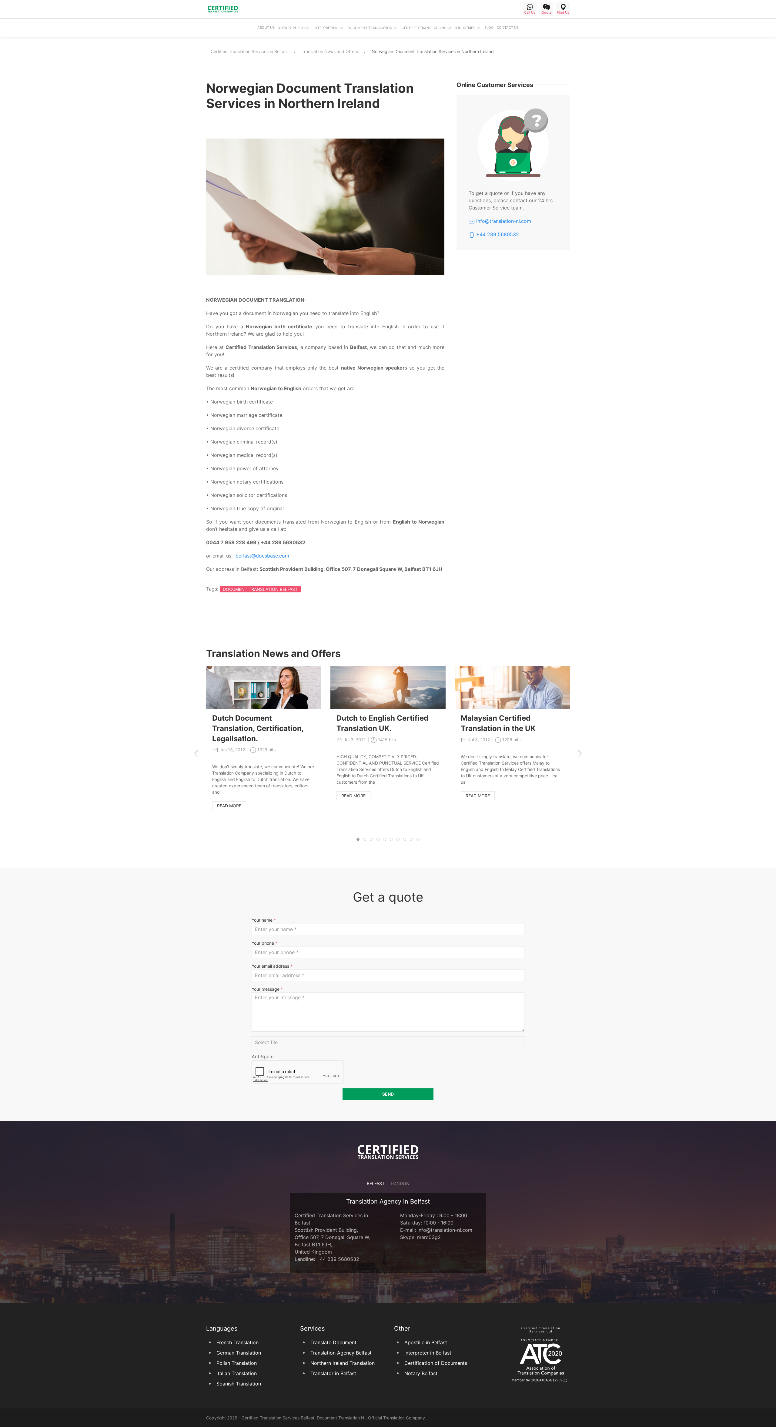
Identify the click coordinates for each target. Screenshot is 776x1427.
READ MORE (229, 805)
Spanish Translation (238, 1384)
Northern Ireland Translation (342, 1363)
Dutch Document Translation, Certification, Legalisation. (257, 728)
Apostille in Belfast (425, 1342)
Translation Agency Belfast (341, 1353)
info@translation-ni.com (503, 221)
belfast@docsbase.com (262, 556)
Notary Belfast (420, 1373)
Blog (488, 27)
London (400, 1183)
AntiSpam (263, 1057)
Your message (267, 989)
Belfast (376, 1183)
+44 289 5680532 (497, 234)
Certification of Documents (435, 1363)
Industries (465, 28)
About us (266, 27)
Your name (264, 920)
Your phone (264, 943)
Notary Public (291, 28)
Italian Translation (236, 1373)
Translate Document (333, 1342)
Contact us (508, 27)
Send (388, 1094)
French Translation (237, 1342)
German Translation (238, 1353)
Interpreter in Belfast (427, 1353)
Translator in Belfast (333, 1373)
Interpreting (326, 28)
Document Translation (370, 28)
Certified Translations (424, 28)
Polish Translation (236, 1363)
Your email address (272, 966)
